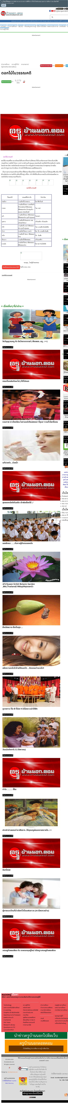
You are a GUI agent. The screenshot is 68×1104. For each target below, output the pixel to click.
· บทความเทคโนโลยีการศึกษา (11, 1008)
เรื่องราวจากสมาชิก (46, 65)
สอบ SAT (64, 506)
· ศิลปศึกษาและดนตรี (28, 1022)
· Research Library (9, 1025)
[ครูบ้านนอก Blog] (21, 26)
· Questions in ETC (9, 1027)
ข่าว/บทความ (59, 65)
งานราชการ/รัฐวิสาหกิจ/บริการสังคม (15, 65)
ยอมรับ (3, 5)
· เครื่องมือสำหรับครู (60, 1023)
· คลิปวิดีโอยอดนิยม (45, 1012)
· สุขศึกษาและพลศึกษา (28, 1017)
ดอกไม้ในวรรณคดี (7, 275)
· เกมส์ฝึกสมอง (44, 1021)
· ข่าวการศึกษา (44, 1005)
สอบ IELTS (65, 501)
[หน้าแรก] (3, 26)
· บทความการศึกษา (59, 1008)
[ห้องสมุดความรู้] (30, 26)
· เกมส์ (42, 1018)
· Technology (7, 1005)
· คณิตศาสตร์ (26, 1008)
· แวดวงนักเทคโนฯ (8, 1030)
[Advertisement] (31, 292)
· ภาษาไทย (25, 1015)
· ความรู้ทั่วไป (26, 1005)
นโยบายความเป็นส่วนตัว (7, 3)
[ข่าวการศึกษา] (12, 26)
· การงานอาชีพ (26, 1025)
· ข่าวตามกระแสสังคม (46, 1008)
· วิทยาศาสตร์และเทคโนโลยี (30, 1010)
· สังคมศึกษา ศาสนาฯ (28, 1020)
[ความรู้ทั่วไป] (4, 29)
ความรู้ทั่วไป (15, 64)
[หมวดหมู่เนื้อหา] (41, 26)
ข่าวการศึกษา (5, 64)
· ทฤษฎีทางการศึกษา (60, 1005)
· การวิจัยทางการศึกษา (61, 1010)
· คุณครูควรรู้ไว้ (58, 1016)
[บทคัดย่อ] (62, 26)
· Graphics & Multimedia (11, 1012)
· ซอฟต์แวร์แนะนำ (8, 1017)
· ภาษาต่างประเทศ (27, 1012)
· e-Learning (7, 1010)
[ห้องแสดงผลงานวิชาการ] (52, 26)
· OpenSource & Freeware (11, 1015)
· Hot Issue (6, 1022)
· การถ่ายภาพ (7, 1020)
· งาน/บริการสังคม (45, 1010)
